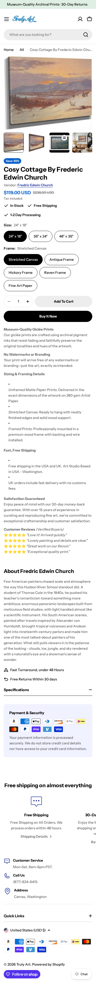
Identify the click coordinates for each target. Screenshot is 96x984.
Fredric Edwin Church (35, 185)
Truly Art (23, 964)
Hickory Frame (21, 272)
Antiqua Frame (61, 259)
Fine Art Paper (20, 285)
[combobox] (48, 34)
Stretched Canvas (23, 259)
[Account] (80, 19)
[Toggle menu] (6, 19)
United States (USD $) (28, 930)
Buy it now (48, 316)
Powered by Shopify (48, 964)
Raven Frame (55, 272)
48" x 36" (66, 236)
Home (9, 49)
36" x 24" (41, 236)
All (22, 49)
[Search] (86, 34)
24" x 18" (15, 236)
